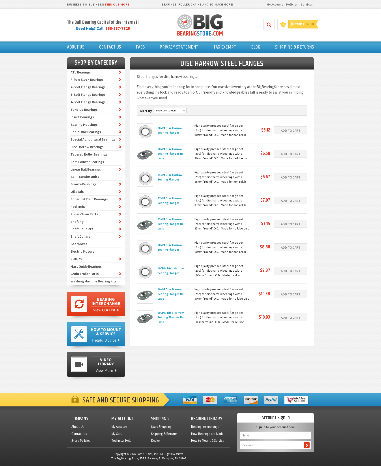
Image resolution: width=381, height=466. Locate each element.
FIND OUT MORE (117, 4)
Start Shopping (161, 427)
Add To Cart (290, 130)
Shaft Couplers (82, 229)
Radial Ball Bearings (86, 132)
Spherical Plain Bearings (89, 199)
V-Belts (76, 259)
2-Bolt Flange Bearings (88, 87)
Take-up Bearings (84, 109)
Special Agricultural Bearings (93, 139)
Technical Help (121, 440)
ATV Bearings (81, 72)
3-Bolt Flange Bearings (88, 94)
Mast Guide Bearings (86, 266)
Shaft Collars (80, 236)
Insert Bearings (82, 117)
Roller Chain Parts (84, 214)
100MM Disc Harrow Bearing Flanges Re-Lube (171, 317)
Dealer (155, 440)
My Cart (116, 434)
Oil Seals (77, 191)
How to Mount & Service (207, 440)
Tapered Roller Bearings (89, 154)
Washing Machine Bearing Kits (93, 281)
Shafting (77, 221)
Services (307, 4)
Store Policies (80, 440)
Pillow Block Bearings (87, 79)
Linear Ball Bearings (86, 169)
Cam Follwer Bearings (87, 162)
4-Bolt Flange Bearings (88, 102)
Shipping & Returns (164, 434)
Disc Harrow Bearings (87, 147)
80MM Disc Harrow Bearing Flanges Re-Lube (171, 153)
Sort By (146, 110)
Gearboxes (79, 244)
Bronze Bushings (83, 184)
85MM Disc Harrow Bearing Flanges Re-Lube (171, 223)
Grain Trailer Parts (85, 273)
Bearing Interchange (205, 427)
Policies (292, 4)
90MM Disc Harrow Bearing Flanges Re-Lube (171, 294)
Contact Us (79, 434)
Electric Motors (82, 251)
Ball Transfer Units (85, 176)
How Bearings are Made (207, 434)
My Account (275, 4)
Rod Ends (78, 206)
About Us (77, 427)
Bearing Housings (84, 124)
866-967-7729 (117, 28)
